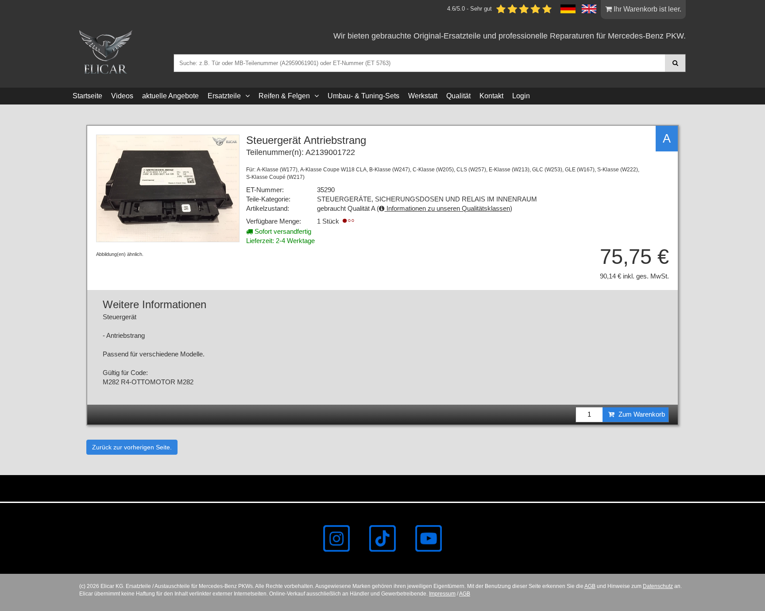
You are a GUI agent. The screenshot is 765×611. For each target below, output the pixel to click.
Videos (122, 96)
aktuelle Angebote (170, 96)
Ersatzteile (224, 96)
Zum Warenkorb (641, 414)
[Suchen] (675, 63)
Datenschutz (658, 586)
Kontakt (491, 96)
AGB (589, 586)
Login (521, 96)
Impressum (442, 594)
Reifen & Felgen (284, 96)
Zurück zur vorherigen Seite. (132, 447)
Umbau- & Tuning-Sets (363, 96)
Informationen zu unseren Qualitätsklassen (447, 208)
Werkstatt (422, 96)
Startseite (87, 96)
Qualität (458, 96)
